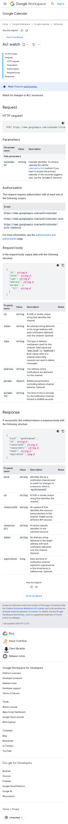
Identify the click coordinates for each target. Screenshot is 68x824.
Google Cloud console (13, 717)
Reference (58, 24)
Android (6, 771)
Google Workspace (21, 24)
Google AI (7, 791)
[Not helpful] (26, 30)
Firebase (7, 781)
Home (5, 24)
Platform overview (12, 673)
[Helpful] (22, 30)
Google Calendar (15, 14)
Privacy (15, 809)
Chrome (7, 776)
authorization (30, 86)
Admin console (10, 707)
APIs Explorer (9, 722)
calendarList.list (36, 168)
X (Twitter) (8, 746)
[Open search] (53, 4)
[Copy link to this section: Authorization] (25, 188)
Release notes (10, 683)
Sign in (60, 4)
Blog (5, 736)
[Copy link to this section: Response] (23, 413)
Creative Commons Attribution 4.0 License (25, 608)
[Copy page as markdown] (34, 44)
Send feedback (14, 37)
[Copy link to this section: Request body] (26, 248)
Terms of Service (11, 693)
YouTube (7, 751)
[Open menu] (5, 4)
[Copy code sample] (62, 265)
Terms (6, 809)
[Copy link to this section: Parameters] (23, 140)
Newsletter (8, 741)
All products (8, 796)
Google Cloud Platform (14, 786)
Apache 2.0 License (29, 611)
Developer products (12, 678)
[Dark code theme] (62, 123)
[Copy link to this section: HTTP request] (26, 116)
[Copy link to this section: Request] (20, 108)
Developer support (12, 688)
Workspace (37, 4)
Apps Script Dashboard (14, 712)
